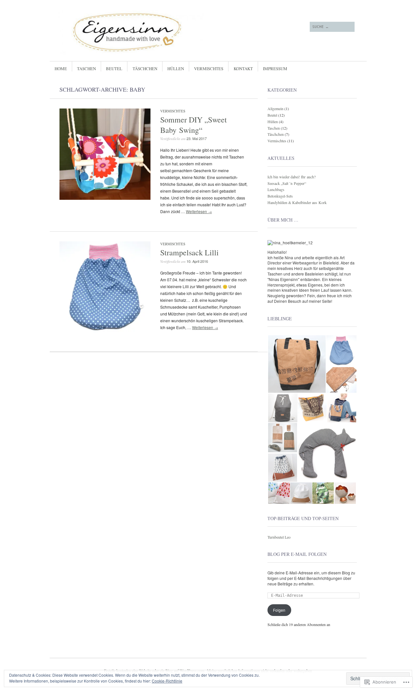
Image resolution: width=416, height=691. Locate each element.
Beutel (114, 68)
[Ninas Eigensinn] (159, 32)
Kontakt (243, 68)
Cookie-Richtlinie (167, 681)
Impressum (275, 68)
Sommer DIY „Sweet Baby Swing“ (193, 124)
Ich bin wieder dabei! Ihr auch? (291, 176)
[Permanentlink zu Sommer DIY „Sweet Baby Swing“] (104, 198)
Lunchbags (275, 189)
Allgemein (275, 108)
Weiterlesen (199, 211)
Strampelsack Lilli (189, 252)
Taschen (86, 68)
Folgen (279, 610)
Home (61, 68)
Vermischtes (208, 68)
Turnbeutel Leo (279, 537)
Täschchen (145, 68)
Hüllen (175, 68)
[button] (296, 364)
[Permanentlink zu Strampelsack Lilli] (104, 331)
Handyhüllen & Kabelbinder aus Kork (297, 202)
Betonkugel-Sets (280, 195)
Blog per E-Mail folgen (297, 554)
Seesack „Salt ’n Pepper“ (286, 183)
